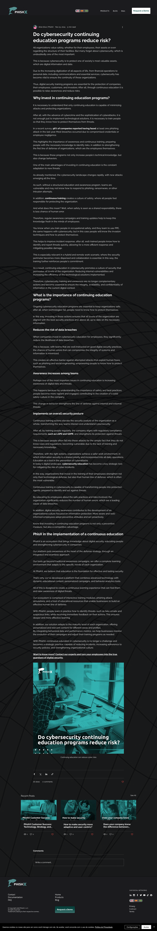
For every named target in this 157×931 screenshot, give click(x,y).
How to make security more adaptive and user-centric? (78, 825)
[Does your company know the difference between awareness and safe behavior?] (118, 810)
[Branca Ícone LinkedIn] (130, 895)
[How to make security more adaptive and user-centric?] (78, 810)
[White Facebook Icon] (137, 895)
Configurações (132, 927)
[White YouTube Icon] (144, 895)
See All (133, 795)
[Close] (154, 927)
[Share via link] (52, 774)
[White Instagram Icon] (134, 895)
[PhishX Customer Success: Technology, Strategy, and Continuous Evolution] (39, 810)
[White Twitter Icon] (141, 895)
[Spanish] (82, 10)
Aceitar (146, 927)
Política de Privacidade (104, 927)
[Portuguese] (86, 10)
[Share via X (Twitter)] (40, 774)
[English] (77, 10)
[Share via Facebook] (34, 774)
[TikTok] (147, 895)
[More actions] (122, 26)
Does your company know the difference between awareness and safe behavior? (117, 825)
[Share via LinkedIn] (46, 774)
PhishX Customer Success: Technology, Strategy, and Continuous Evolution (38, 825)
